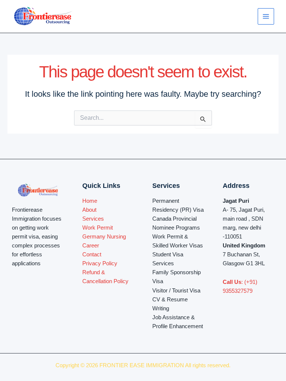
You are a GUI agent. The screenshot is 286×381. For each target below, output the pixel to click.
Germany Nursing (104, 237)
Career (90, 246)
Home (89, 201)
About (89, 210)
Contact (91, 254)
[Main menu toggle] (266, 16)
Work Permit (97, 228)
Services (93, 219)
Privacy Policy (99, 263)
